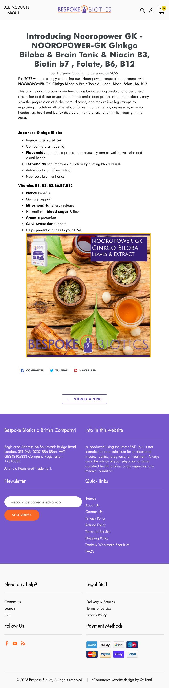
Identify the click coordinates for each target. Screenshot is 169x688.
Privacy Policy (95, 518)
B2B (7, 615)
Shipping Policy (96, 538)
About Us (92, 505)
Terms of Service (97, 531)
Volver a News (88, 399)
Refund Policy (95, 525)
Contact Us (94, 512)
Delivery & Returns (100, 602)
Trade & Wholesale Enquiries (107, 545)
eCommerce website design (113, 680)
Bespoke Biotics (40, 679)
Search (90, 498)
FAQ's (89, 551)
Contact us (12, 602)
